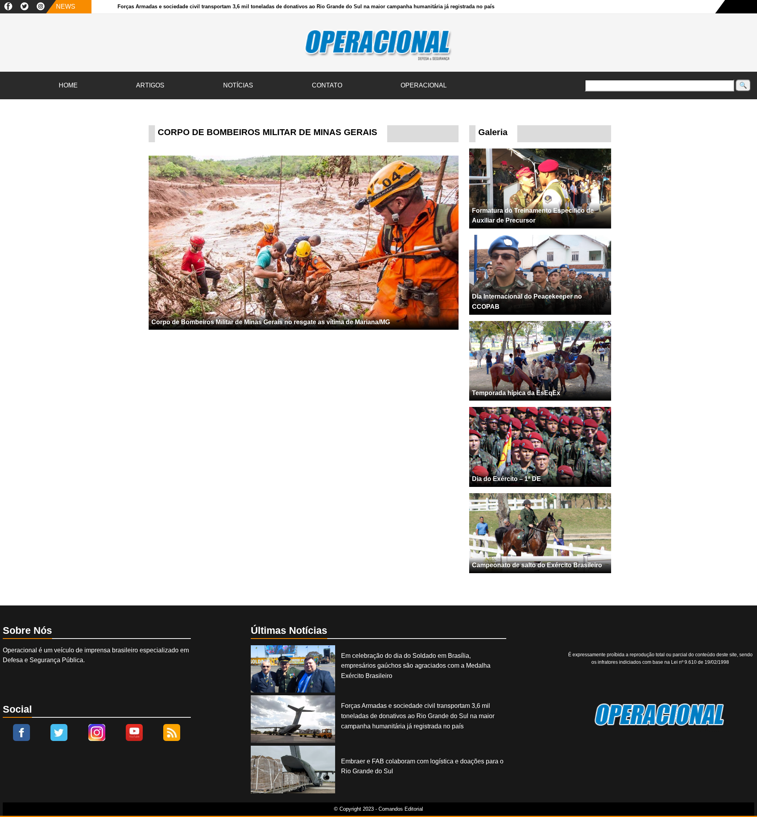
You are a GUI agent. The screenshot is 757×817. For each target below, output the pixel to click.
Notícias (238, 85)
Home (68, 85)
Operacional (424, 85)
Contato (327, 85)
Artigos (150, 85)
